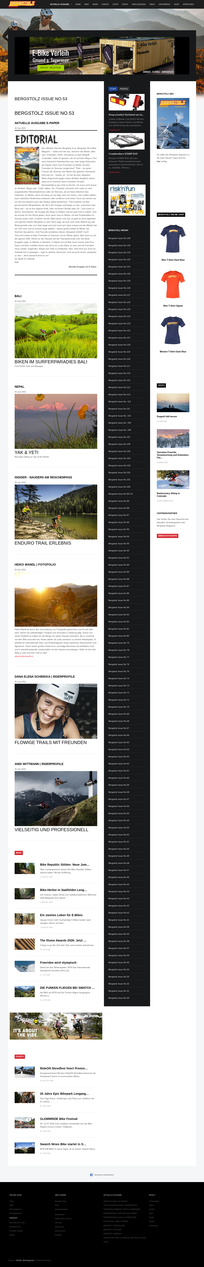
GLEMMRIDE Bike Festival (59, 1118)
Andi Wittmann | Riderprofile (39, 764)
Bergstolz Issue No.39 (118, 927)
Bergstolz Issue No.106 (119, 444)
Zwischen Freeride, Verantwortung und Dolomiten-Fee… (173, 455)
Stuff (115, 4)
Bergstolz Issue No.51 (118, 841)
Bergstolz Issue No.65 (118, 742)
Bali (18, 296)
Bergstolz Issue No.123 (119, 323)
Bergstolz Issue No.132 (119, 259)
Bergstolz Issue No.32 (118, 983)
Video (152, 4)
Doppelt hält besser (167, 416)
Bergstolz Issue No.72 (118, 692)
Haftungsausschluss (63, 1219)
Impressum (59, 1227)
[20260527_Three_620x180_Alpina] (56, 1039)
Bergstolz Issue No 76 (118, 664)
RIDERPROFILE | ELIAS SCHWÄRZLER (119, 1217)
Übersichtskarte (167, 536)
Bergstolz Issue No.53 (118, 827)
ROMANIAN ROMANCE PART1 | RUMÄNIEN (121, 1209)
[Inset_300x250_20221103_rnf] (126, 215)
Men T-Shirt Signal (173, 305)
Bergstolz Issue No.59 (118, 785)
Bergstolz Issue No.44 (118, 891)
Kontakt (58, 1235)
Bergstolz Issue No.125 (119, 309)
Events (105, 4)
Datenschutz (60, 1231)
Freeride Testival (16, 1231)
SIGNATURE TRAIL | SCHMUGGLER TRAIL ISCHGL (124, 1238)
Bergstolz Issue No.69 (118, 714)
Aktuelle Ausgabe (59, 4)
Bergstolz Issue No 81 (118, 629)
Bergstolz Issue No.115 (119, 380)
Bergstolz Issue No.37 (118, 948)
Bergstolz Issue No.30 (118, 998)
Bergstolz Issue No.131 (119, 266)
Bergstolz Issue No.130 (119, 274)
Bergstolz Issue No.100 (119, 487)
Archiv (106, 1242)
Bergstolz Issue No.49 (118, 856)
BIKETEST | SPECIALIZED (114, 1226)
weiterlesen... (115, 130)
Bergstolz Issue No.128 (119, 288)
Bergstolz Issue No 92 (118, 550)
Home (78, 4)
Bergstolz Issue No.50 (118, 849)
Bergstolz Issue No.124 (119, 316)
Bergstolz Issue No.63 (118, 756)
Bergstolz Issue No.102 (119, 472)
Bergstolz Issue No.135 (119, 238)
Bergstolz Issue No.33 (118, 976)
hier (158, 161)
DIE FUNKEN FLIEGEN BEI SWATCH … (67, 987)
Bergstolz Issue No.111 (119, 409)
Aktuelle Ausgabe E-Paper (37, 123)
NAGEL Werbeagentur (25, 1260)
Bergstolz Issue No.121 (119, 337)
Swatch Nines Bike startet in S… (63, 1144)
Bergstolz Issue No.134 (119, 245)
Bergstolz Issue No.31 (118, 991)
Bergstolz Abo (60, 1201)
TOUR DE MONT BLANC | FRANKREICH (120, 1205)
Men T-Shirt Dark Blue (173, 260)
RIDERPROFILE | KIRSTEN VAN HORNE (120, 1213)
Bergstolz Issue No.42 (118, 905)
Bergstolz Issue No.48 (118, 863)
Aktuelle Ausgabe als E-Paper (82, 266)
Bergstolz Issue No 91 (118, 558)
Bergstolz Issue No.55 (118, 813)
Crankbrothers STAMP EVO (123, 154)
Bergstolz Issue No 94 (118, 536)
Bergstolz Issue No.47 (118, 870)
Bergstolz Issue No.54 (118, 820)
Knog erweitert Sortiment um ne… (126, 114)
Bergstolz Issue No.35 (118, 962)
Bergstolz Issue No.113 (119, 394)
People (152, 1209)
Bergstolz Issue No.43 (118, 898)
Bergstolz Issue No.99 (118, 501)
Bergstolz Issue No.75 (118, 671)
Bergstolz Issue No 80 (118, 636)
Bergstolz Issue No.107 (119, 437)
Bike (87, 4)
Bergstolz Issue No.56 (118, 806)
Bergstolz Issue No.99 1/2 (120, 494)
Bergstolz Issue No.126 (119, 302)
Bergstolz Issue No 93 (118, 543)
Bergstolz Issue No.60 (118, 778)
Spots (125, 4)
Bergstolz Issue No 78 (118, 650)
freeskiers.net (14, 1227)
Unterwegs (164, 4)
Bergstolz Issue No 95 (118, 529)
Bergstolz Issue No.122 (119, 330)
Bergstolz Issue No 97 (118, 515)
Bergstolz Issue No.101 (119, 479)
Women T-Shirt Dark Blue (173, 351)
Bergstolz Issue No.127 (119, 295)
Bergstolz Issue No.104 (119, 458)
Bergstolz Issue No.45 (118, 884)
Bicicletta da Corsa (17, 1223)
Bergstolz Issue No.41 (118, 920)
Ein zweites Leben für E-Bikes (61, 915)
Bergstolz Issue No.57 (118, 799)
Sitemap (58, 1223)
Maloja (12, 1235)
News (95, 4)
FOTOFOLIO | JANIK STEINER (115, 1221)
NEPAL (19, 386)
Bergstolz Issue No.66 (118, 735)
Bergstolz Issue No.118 (119, 359)
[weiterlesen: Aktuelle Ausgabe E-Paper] (56, 139)
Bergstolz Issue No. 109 (119, 423)
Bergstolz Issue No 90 (118, 565)
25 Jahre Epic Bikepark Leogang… (64, 1093)
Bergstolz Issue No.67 (118, 728)
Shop (176, 4)
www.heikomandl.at (24, 656)
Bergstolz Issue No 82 (118, 621)
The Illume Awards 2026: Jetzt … (63, 940)
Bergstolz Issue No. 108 (119, 430)
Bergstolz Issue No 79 (118, 643)
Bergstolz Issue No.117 (119, 366)
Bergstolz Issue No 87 (118, 586)
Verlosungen (139, 4)
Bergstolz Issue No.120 (119, 345)
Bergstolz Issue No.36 (118, 955)
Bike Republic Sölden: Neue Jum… (65, 864)
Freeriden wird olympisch (58, 962)
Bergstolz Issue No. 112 (119, 401)
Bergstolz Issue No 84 (118, 607)
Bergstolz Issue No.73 (118, 685)
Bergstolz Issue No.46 (118, 877)
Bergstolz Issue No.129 (119, 281)
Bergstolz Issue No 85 (118, 600)
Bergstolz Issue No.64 (118, 749)
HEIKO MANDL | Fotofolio (35, 564)
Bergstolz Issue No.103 (119, 465)
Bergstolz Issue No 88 (118, 579)
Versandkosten (15, 1209)
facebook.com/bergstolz (104, 1175)
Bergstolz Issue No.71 (118, 700)
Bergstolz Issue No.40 (118, 934)
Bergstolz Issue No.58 (118, 792)
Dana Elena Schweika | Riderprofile (45, 676)
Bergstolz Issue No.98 (118, 508)
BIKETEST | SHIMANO (112, 1234)
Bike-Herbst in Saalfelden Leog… (63, 890)
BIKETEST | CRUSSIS (112, 1230)
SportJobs (188, 4)
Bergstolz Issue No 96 (118, 522)
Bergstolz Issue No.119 (119, 352)
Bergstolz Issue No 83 (118, 614)
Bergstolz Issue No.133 (119, 252)
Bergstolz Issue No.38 (118, 941)
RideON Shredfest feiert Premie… (64, 1068)
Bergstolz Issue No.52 (118, 834)
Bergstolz (22, 4)
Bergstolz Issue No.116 (119, 373)
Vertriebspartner (61, 1209)
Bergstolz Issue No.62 (118, 763)
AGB (11, 1205)
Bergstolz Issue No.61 (118, 770)
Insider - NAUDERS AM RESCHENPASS (43, 477)
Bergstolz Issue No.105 (119, 451)
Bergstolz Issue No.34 (118, 969)
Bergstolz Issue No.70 (118, 707)
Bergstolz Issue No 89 (118, 572)
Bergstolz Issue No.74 (118, 678)
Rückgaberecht (15, 1213)
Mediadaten (60, 1215)
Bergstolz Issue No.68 (118, 721)
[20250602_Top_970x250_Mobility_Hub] (102, 74)
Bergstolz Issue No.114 (119, 387)
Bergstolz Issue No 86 (118, 593)
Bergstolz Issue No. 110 (119, 416)
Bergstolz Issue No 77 (118, 657)
